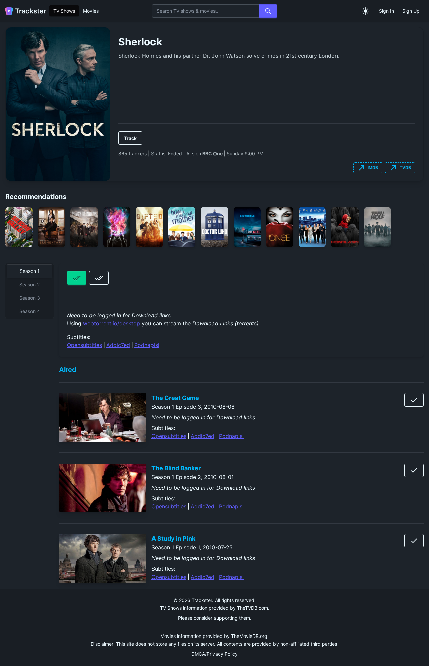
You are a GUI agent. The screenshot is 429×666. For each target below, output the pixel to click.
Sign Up (411, 11)
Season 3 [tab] (29, 298)
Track (130, 138)
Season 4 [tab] (29, 311)
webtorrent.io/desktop (111, 323)
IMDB (368, 168)
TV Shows (64, 11)
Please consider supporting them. (214, 618)
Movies (91, 11)
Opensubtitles (84, 345)
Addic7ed (118, 345)
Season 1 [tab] (30, 271)
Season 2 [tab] (29, 284)
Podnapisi (146, 345)
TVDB (400, 168)
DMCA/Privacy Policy (214, 654)
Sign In (386, 11)
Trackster (30, 11)
